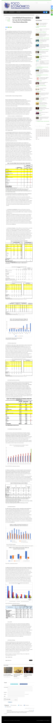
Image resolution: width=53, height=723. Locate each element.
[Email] (52, 13)
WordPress (41, 720)
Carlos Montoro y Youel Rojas (41, 32)
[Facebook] (52, 6)
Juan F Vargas (39, 59)
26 (40, 135)
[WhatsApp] (52, 15)
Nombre (5, 692)
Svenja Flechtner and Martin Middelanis (43, 49)
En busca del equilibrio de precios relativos (44, 83)
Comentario (6, 687)
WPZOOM (48, 720)
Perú (11, 657)
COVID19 (8, 657)
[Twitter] (52, 8)
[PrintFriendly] (52, 10)
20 (42, 133)
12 (40, 131)
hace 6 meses (31, 710)
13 (42, 131)
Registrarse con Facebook (23, 684)
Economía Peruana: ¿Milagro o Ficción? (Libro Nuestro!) (44, 78)
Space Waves (16, 711)
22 (46, 133)
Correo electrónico (6, 695)
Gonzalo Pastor (39, 54)
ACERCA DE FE (11, 12)
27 (42, 135)
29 (46, 135)
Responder (5, 713)
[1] (5, 29)
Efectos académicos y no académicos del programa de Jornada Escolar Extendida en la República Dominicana (42, 71)
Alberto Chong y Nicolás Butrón (41, 105)
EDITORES (18, 12)
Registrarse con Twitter (14, 684)
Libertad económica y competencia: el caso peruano (28, 675)
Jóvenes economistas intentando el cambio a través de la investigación (44, 34)
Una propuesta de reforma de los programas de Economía (44, 94)
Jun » (38, 139)
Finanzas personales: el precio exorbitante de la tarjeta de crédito (44, 118)
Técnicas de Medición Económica (43, 89)
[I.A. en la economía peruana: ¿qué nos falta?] (8, 670)
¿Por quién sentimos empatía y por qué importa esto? (44, 40)
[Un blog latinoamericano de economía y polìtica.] (17, 5)
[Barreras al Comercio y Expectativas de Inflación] (18, 670)
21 (44, 133)
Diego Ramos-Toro (40, 42)
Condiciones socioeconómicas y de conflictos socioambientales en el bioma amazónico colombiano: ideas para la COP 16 (42, 62)
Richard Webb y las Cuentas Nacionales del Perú (44, 52)
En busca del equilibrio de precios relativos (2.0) (44, 24)
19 (40, 133)
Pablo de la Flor (39, 115)
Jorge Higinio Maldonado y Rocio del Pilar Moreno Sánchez (42, 68)
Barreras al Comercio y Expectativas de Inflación (18, 675)
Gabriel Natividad (39, 101)
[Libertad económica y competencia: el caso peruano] (28, 670)
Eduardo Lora (39, 91)
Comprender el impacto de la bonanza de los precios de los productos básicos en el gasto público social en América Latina (42, 46)
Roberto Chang (39, 80)
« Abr (36, 139)
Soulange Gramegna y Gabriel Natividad (43, 121)
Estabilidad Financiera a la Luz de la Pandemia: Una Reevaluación (23, 20)
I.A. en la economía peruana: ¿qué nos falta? (8, 675)
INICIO (6, 12)
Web (4, 696)
